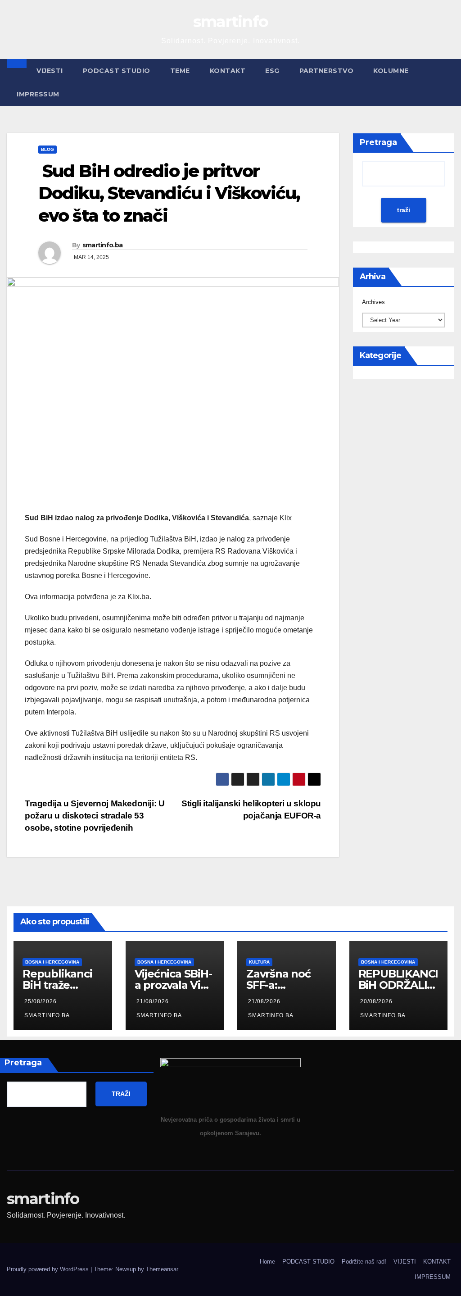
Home (267, 1261)
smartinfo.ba (102, 245)
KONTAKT (228, 71)
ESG (272, 71)
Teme (180, 71)
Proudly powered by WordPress (48, 1269)
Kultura (259, 961)
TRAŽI (121, 1093)
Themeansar (162, 1269)
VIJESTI (49, 71)
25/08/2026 (40, 1001)
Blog (47, 149)
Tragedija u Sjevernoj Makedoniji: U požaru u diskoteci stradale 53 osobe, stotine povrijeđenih (95, 815)
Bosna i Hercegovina (52, 961)
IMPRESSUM (38, 94)
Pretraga (378, 142)
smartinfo (230, 21)
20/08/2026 (376, 1001)
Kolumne (391, 71)
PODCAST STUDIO (116, 71)
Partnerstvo (326, 71)
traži (403, 210)
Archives (373, 302)
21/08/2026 (152, 1001)
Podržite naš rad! (364, 1261)
